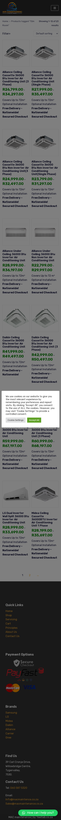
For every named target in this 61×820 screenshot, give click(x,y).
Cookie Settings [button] (16, 420)
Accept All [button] (34, 420)
